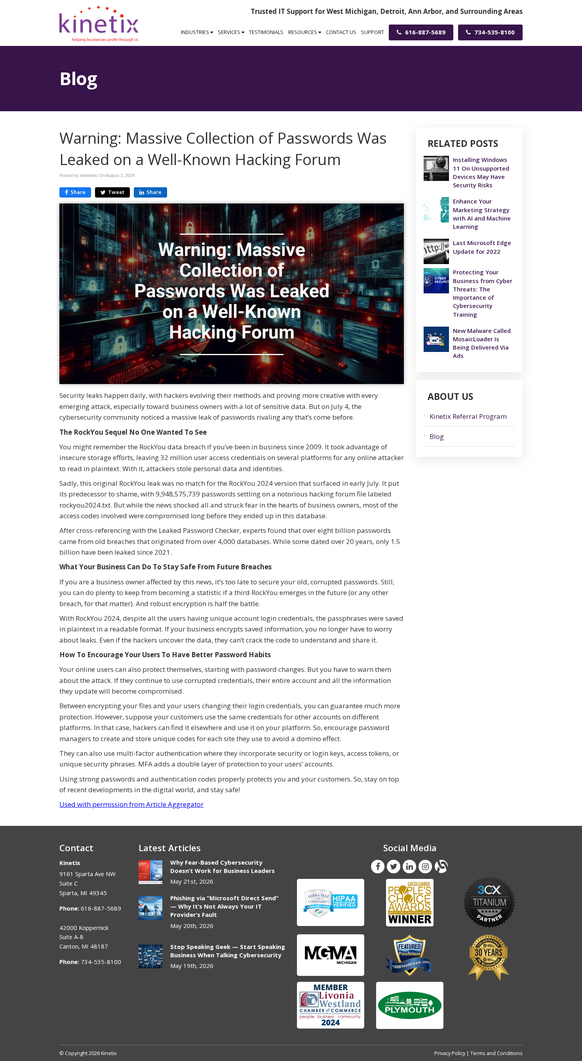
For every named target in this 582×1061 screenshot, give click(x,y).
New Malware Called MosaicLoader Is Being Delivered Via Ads (482, 343)
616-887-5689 (424, 32)
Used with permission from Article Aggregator (131, 804)
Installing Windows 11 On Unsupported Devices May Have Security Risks (481, 172)
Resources (303, 32)
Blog (437, 436)
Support (372, 32)
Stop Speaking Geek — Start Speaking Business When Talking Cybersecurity (227, 951)
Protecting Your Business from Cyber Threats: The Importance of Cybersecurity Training (482, 293)
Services (230, 32)
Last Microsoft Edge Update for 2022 (482, 247)
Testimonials (266, 32)
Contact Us (341, 32)
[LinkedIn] (409, 866)
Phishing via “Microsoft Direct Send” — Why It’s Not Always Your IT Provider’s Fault (224, 906)
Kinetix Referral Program (468, 416)
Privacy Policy (449, 1053)
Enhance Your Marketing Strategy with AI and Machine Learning (482, 213)
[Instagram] (425, 866)
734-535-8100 (494, 32)
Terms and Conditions (496, 1053)
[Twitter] (393, 866)
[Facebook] (378, 866)
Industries (195, 32)
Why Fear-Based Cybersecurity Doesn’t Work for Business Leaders (222, 866)
